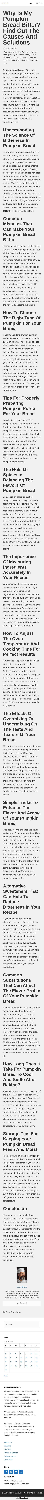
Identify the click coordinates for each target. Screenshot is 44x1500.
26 (16, 1366)
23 (36, 1362)
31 (6, 1370)
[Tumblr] (26, 1303)
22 (31, 1362)
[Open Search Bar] (31, 3)
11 (10, 1357)
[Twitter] (23, 1303)
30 (36, 1366)
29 (31, 1366)
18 (11, 1362)
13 (21, 1357)
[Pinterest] (20, 1303)
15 (31, 1357)
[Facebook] (18, 1303)
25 (11, 1366)
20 (21, 1362)
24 (6, 1366)
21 (26, 1362)
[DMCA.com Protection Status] (22, 1498)
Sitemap (7, 1446)
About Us (8, 1442)
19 (16, 1362)
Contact (7, 1449)
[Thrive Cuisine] (5, 3)
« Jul (6, 1376)
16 (36, 1357)
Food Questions (13, 1312)
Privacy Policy (9, 1456)
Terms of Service (11, 1453)
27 (21, 1366)
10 (6, 1357)
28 (26, 1366)
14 (26, 1357)
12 (16, 1357)
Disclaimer (8, 1460)
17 (5, 1362)
